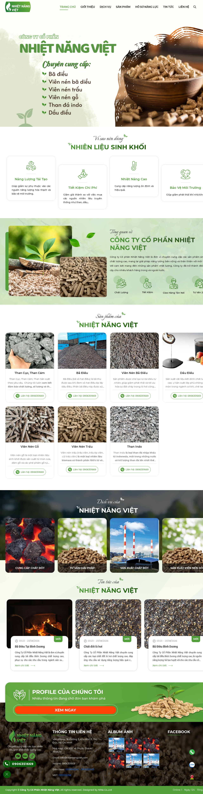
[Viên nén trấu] (82, 424)
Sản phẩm (123, 6)
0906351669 (87, 769)
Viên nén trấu (82, 446)
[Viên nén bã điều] (134, 351)
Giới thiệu (88, 6)
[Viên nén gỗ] (29, 424)
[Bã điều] (82, 351)
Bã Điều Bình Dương (165, 646)
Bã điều (82, 373)
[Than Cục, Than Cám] (29, 351)
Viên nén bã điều (134, 373)
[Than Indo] (134, 424)
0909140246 (72, 769)
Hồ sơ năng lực (146, 6)
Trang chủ (68, 6)
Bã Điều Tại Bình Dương (30, 646)
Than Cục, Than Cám (30, 373)
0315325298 (65, 775)
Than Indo (134, 446)
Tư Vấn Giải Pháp (82, 568)
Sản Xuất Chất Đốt (134, 568)
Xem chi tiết (22, 665)
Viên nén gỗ (30, 446)
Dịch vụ (105, 6)
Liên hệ (184, 6)
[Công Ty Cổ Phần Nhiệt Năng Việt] (18, 7)
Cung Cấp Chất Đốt (30, 568)
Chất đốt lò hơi (93, 646)
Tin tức (168, 6)
